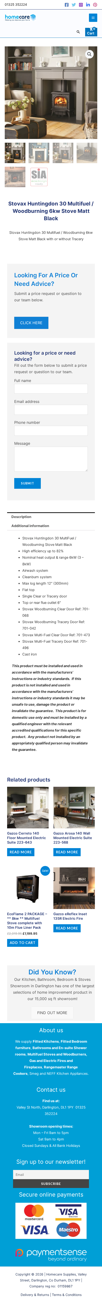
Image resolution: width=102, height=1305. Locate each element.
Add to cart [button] (23, 943)
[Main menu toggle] (93, 18)
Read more (21, 852)
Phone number (27, 422)
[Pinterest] (95, 5)
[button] (78, 32)
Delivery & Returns (35, 1295)
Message (22, 443)
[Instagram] (81, 5)
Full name (22, 380)
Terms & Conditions (67, 1295)
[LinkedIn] (88, 5)
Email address (26, 401)
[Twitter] (74, 5)
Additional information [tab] (30, 526)
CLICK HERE (31, 322)
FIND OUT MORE (52, 1012)
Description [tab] (21, 517)
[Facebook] (67, 5)
